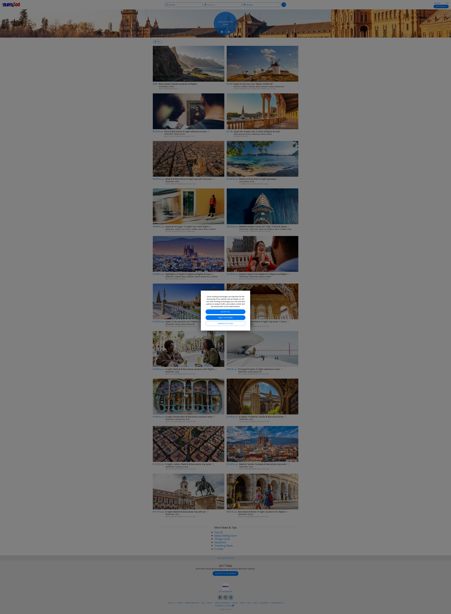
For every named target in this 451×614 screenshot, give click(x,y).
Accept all (225, 312)
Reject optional (225, 317)
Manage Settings (225, 323)
